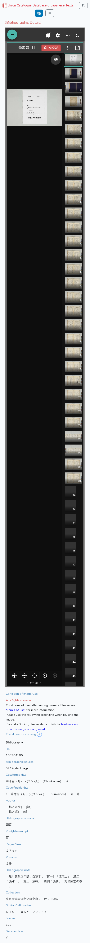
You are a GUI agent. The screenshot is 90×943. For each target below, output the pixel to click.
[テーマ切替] (83, 5)
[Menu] (49, 13)
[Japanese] (39, 13)
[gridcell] (38, 6)
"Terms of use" (16, 710)
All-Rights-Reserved (19, 700)
